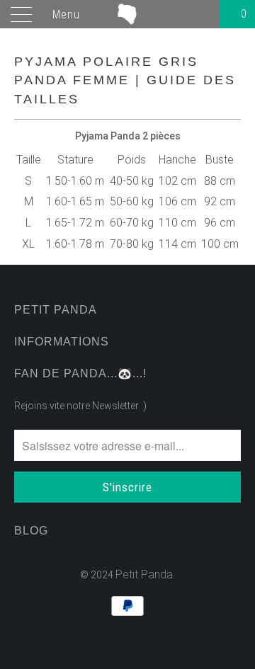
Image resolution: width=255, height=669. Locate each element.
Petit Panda (144, 574)
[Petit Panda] (127, 14)
